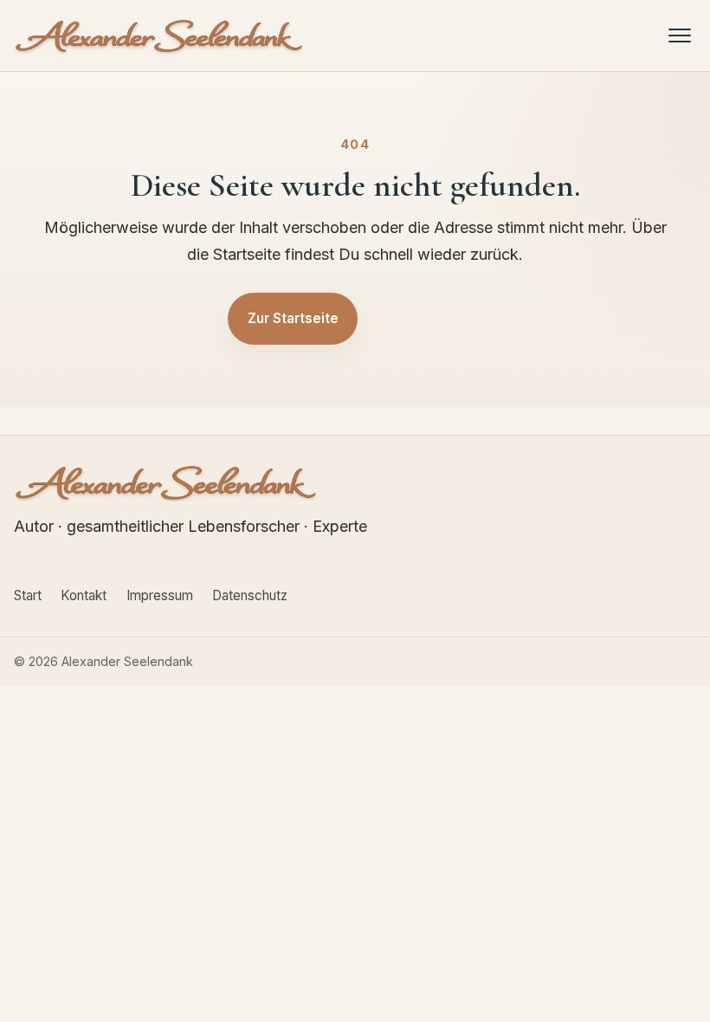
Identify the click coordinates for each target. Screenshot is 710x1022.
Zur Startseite (293, 318)
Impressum (159, 595)
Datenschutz (249, 595)
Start (28, 595)
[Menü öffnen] (680, 35)
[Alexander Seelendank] (159, 35)
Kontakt (83, 595)
